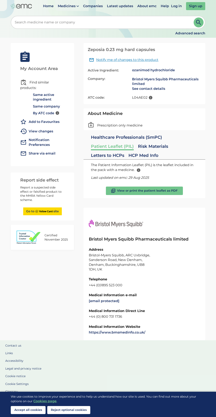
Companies (93, 6)
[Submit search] (199, 22)
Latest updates (120, 6)
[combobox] (103, 22)
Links (9, 353)
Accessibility (14, 361)
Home (48, 6)
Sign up (195, 6)
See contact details (148, 89)
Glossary (11, 391)
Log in (176, 6)
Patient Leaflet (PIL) (112, 146)
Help (165, 6)
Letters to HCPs (107, 155)
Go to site (42, 211)
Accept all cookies (28, 410)
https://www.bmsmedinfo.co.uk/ (117, 332)
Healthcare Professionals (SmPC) (126, 137)
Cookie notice (15, 376)
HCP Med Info (143, 155)
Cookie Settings (17, 384)
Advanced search (190, 33)
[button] (68, 6)
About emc (147, 6)
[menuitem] (48, 6)
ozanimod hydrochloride (153, 70)
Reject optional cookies (69, 410)
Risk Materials (153, 146)
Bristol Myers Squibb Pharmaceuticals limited (165, 81)
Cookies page (45, 401)
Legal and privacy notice (23, 368)
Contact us (13, 345)
